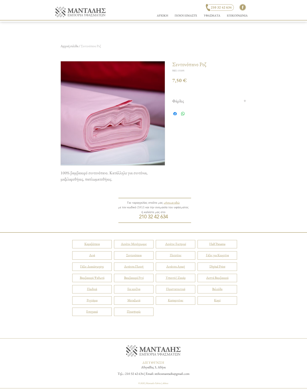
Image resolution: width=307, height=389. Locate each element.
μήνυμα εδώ (172, 203)
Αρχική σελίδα (69, 46)
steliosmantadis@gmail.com (172, 373)
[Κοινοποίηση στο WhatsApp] (182, 113)
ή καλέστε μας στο (153, 212)
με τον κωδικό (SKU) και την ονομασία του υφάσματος (153, 207)
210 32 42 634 (153, 216)
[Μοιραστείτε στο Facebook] (175, 113)
